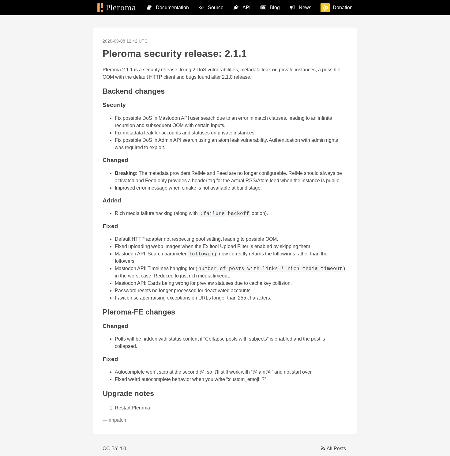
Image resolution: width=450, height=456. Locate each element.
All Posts (336, 448)
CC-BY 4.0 (114, 448)
